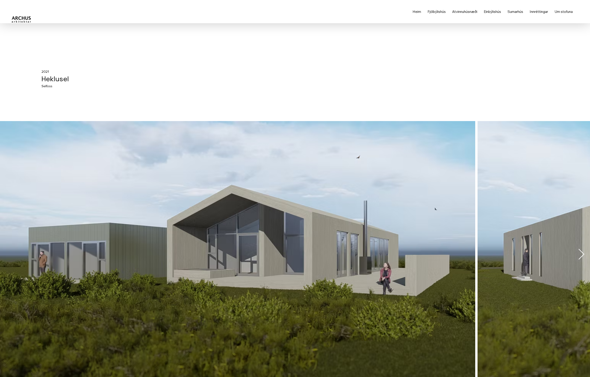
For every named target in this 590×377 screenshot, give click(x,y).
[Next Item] (581, 255)
